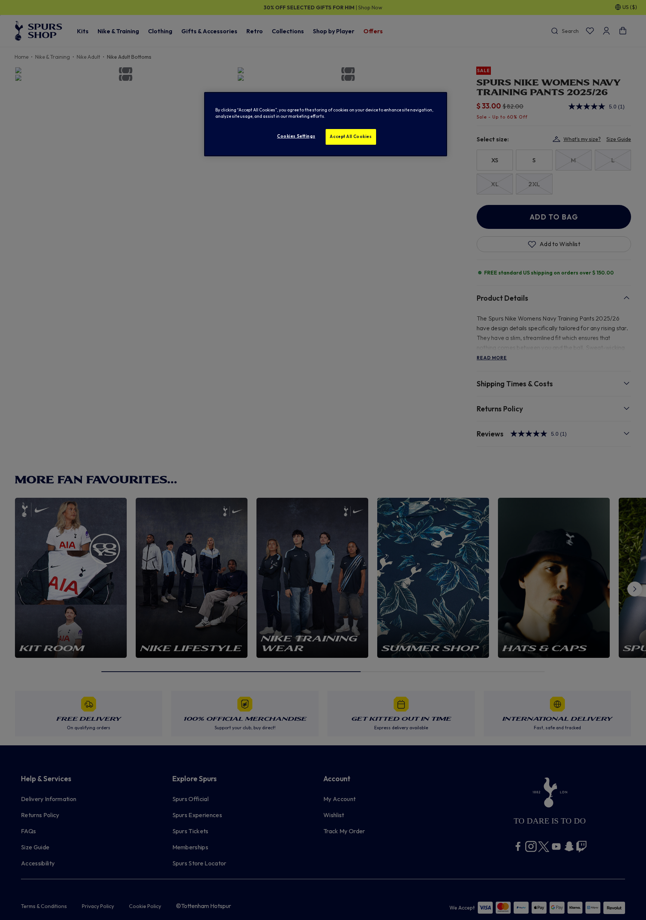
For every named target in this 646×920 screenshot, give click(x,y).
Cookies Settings (296, 136)
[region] (325, 124)
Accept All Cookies (351, 136)
